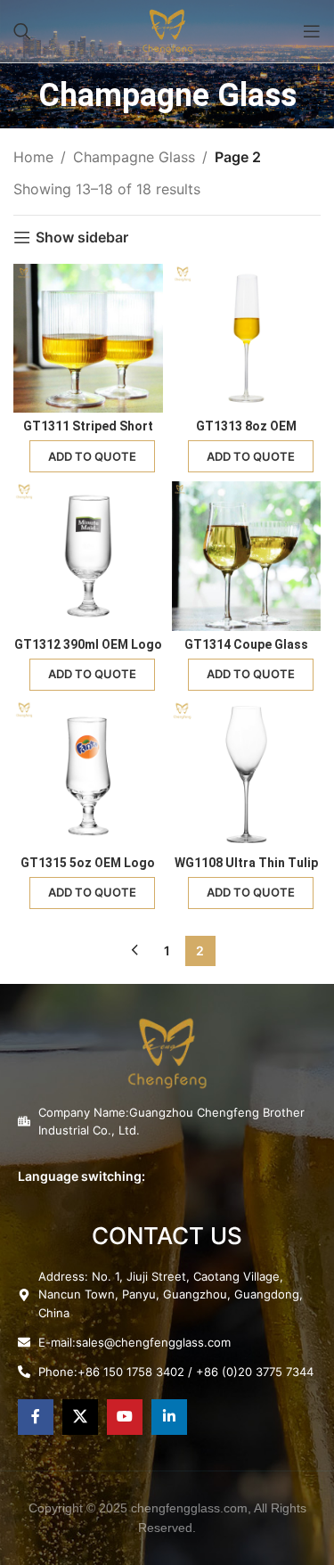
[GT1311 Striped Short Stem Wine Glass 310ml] (88, 339)
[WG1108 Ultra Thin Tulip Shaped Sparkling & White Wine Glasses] (247, 774)
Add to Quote (92, 456)
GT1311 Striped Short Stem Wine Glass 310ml (88, 433)
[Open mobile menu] (312, 31)
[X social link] (80, 1417)
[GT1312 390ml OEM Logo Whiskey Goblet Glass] (88, 556)
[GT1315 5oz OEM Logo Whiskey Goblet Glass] (88, 774)
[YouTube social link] (125, 1417)
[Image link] (167, 1051)
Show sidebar (82, 237)
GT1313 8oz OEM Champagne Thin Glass (246, 433)
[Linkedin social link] (169, 1417)
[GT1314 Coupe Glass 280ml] (247, 556)
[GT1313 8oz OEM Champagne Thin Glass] (247, 339)
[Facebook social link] (35, 1417)
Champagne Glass (134, 157)
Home (33, 157)
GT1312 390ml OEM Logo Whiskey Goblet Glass (88, 652)
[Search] (22, 31)
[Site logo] (167, 29)
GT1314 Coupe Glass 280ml (246, 652)
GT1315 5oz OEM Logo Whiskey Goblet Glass (87, 870)
